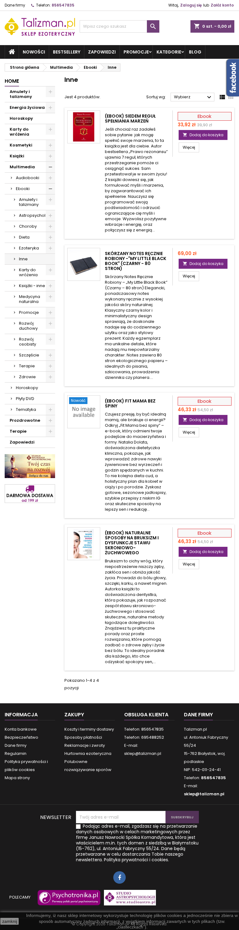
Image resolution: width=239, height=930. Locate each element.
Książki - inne (32, 286)
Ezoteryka (29, 248)
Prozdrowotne (25, 420)
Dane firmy (15, 5)
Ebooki (23, 189)
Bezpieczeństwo (21, 737)
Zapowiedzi (102, 52)
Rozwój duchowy (28, 325)
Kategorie (169, 52)
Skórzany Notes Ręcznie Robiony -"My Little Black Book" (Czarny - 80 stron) (135, 261)
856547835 (63, 5)
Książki (17, 156)
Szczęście (29, 355)
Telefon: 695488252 (144, 737)
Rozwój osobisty (27, 341)
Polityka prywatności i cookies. (136, 860)
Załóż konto (222, 5)
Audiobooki (27, 178)
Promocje (136, 52)
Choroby (28, 226)
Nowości (34, 52)
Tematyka (26, 409)
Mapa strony (17, 778)
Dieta (24, 237)
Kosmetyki (21, 145)
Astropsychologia (37, 215)
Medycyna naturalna (29, 299)
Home (12, 81)
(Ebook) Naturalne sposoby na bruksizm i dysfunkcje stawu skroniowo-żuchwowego (132, 543)
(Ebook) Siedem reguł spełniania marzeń (130, 118)
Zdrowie (27, 377)
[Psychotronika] (68, 901)
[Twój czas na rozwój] (30, 466)
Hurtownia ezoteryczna (87, 753)
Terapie (27, 366)
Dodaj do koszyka (203, 134)
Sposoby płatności (83, 737)
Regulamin (15, 753)
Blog (195, 52)
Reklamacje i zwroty (84, 745)
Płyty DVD (25, 399)
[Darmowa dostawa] (30, 493)
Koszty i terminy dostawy (89, 729)
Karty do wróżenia (19, 131)
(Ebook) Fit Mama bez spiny (130, 403)
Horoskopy (21, 118)
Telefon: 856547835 (144, 729)
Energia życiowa (27, 107)
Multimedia (22, 167)
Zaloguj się (191, 5)
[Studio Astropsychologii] (128, 901)
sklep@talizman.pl (204, 794)
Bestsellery (66, 52)
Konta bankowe (21, 729)
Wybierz (193, 97)
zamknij (9, 921)
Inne (23, 259)
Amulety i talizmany (21, 94)
